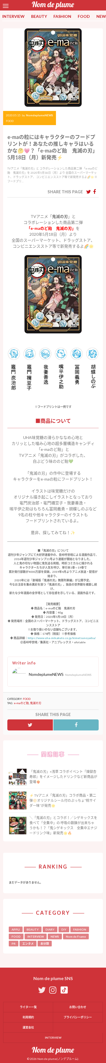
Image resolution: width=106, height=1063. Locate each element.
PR (14, 943)
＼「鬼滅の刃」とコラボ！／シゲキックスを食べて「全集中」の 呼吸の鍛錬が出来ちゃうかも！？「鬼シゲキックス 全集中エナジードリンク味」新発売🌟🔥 (63, 825)
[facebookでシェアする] (94, 191)
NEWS (55, 936)
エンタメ (28, 943)
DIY (63, 929)
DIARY (50, 929)
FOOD (84, 16)
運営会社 (28, 1027)
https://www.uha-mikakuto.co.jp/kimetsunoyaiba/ (62, 638)
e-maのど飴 (21, 703)
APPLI (16, 929)
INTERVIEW (13, 16)
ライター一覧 (28, 1007)
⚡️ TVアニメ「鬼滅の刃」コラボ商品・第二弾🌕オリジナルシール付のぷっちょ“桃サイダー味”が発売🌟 (62, 800)
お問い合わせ (77, 1007)
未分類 (44, 943)
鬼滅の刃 (35, 703)
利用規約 (28, 1017)
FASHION (62, 16)
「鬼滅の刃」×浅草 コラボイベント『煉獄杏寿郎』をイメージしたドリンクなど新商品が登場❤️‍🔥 (63, 777)
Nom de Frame (76, 936)
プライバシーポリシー (78, 1017)
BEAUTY (39, 16)
